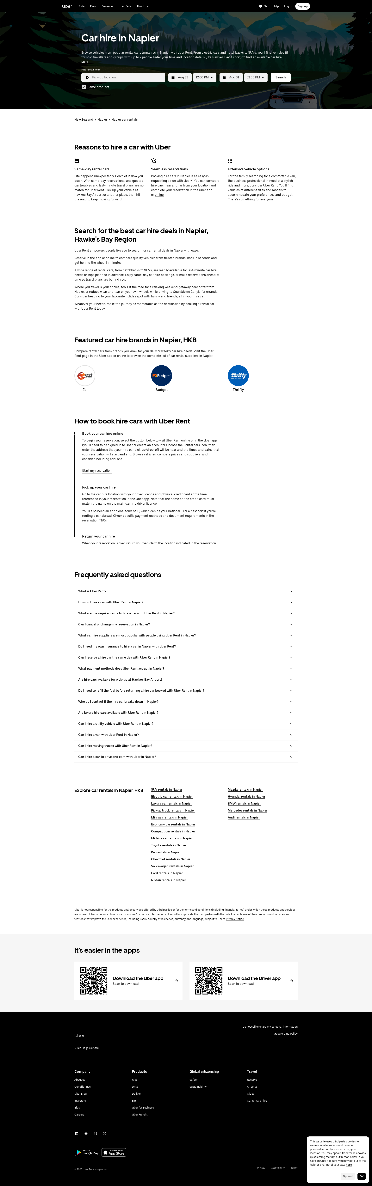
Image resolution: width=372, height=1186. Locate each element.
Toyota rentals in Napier (168, 845)
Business (107, 6)
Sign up (303, 6)
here (349, 1164)
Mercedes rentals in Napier (247, 810)
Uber (67, 6)
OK (361, 1176)
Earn (93, 6)
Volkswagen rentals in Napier (172, 866)
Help (276, 6)
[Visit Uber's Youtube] (86, 1133)
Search (281, 77)
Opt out (348, 1176)
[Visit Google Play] (87, 1153)
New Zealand (83, 119)
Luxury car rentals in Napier (171, 803)
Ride (82, 6)
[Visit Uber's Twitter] (104, 1133)
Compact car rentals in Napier (173, 831)
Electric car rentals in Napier (172, 796)
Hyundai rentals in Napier (246, 796)
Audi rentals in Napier (244, 817)
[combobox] (127, 77)
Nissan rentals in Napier (168, 880)
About (141, 6)
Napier (102, 119)
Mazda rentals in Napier (245, 789)
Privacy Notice (235, 919)
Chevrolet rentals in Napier (170, 859)
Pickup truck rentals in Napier (173, 810)
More (84, 61)
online (159, 195)
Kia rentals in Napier (166, 852)
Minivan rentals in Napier (169, 817)
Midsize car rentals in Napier (172, 838)
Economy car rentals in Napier (173, 824)
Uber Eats (125, 6)
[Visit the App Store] (114, 1152)
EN (265, 6)
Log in (288, 6)
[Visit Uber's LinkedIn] (76, 1133)
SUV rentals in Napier (166, 789)
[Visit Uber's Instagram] (95, 1133)
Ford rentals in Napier (167, 873)
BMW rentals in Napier (244, 803)
